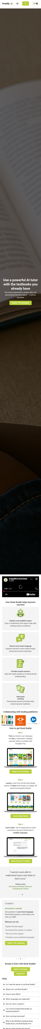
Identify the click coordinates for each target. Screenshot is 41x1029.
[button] (17, 3)
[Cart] (25, 3)
